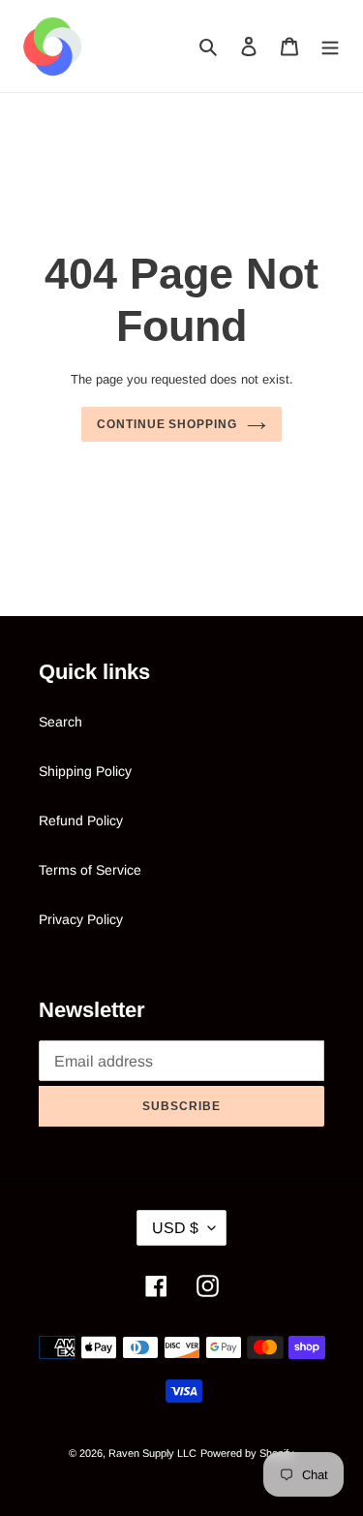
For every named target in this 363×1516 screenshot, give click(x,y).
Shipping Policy (85, 771)
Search (60, 721)
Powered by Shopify (247, 1453)
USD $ (175, 1228)
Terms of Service (90, 870)
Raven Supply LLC (152, 1453)
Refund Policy (81, 820)
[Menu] (330, 46)
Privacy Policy (81, 919)
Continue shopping (167, 424)
